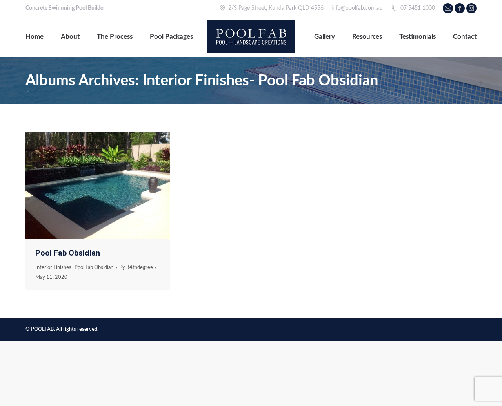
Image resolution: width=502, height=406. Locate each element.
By (136, 267)
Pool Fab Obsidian (67, 253)
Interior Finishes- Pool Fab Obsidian (74, 267)
